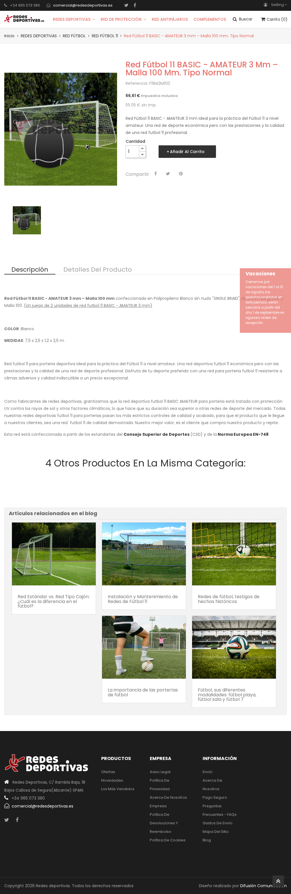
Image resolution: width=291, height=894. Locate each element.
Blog (207, 840)
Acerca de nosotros (168, 797)
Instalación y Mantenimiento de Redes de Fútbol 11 (143, 598)
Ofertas (108, 772)
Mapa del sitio (216, 831)
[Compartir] (155, 174)
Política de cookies (168, 840)
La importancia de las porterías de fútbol (143, 692)
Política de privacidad (160, 785)
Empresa (158, 806)
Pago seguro (215, 797)
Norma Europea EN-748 (243, 434)
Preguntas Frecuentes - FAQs (219, 810)
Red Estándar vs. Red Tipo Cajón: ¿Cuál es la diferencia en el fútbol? (54, 601)
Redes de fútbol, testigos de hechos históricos (228, 598)
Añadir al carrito (187, 151)
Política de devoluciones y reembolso (164, 823)
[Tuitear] (168, 174)
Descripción (29, 270)
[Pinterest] (181, 174)
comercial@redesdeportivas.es (83, 5)
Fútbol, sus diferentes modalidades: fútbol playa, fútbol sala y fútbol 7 (227, 695)
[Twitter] (126, 5)
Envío (208, 772)
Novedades (112, 780)
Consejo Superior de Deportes (157, 434)
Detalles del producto (97, 270)
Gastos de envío (217, 823)
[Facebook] (135, 5)
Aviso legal (160, 772)
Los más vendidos (117, 789)
